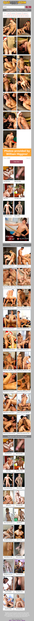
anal (8, 13)
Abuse (23, 620)
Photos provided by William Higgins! (17, 152)
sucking (26, 16)
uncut (13, 16)
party (22, 16)
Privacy (19, 620)
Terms (14, 620)
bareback (13, 13)
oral (5, 16)
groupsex (19, 13)
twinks (9, 16)
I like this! (16, 162)
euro (18, 16)
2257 (10, 620)
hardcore (25, 13)
